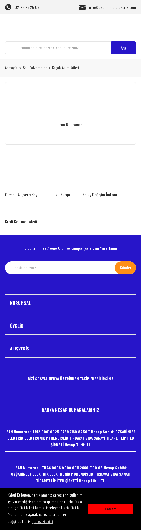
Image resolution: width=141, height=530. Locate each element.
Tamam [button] (110, 508)
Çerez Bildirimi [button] (42, 521)
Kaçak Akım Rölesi (65, 67)
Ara (123, 48)
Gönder (125, 267)
